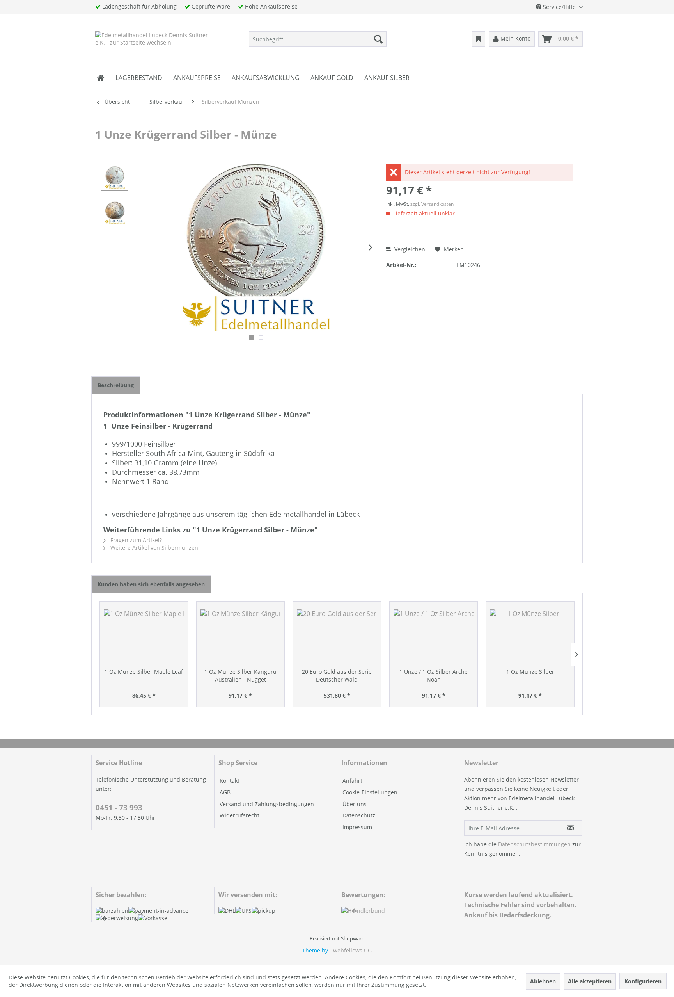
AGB (225, 792)
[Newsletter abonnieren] (570, 828)
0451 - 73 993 (119, 808)
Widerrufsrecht (239, 815)
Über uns (354, 804)
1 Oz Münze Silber (530, 671)
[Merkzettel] (478, 39)
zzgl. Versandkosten (432, 204)
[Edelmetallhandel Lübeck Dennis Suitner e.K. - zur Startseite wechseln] (152, 41)
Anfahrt (352, 780)
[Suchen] (378, 39)
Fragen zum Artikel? (135, 540)
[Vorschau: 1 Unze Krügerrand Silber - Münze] (114, 177)
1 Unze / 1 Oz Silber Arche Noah (433, 675)
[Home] (100, 77)
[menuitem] (318, 39)
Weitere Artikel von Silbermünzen (153, 547)
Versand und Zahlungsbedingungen (267, 804)
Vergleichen (409, 249)
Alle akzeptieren (590, 981)
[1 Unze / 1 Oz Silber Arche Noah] (434, 636)
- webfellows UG (351, 950)
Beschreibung (116, 385)
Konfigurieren (643, 981)
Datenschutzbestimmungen (534, 844)
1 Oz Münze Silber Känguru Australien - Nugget (240, 675)
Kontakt (229, 780)
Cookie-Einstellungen (369, 792)
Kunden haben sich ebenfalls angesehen (151, 584)
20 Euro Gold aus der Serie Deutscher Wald (337, 675)
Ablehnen (543, 981)
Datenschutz (358, 815)
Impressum (357, 827)
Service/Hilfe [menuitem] (559, 7)
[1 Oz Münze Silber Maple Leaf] (144, 636)
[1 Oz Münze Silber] (530, 636)
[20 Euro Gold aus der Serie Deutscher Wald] (337, 636)
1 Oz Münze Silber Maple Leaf (144, 671)
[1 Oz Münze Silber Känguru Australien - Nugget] (240, 636)
